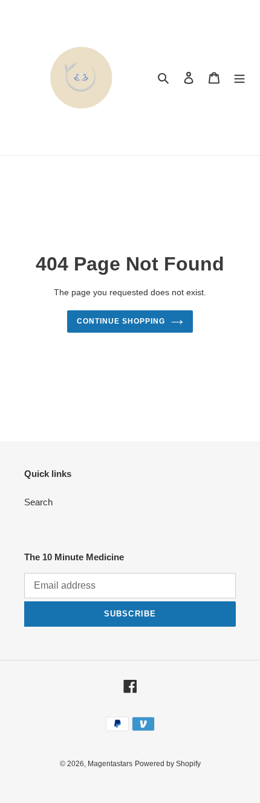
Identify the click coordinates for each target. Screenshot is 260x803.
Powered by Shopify (168, 764)
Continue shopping (121, 321)
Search (38, 502)
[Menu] (239, 78)
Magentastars (110, 764)
